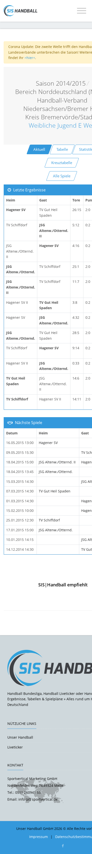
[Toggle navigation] (82, 11)
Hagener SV (48, 442)
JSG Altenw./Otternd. (56, 471)
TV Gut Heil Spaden (54, 491)
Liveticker (15, 747)
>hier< (30, 57)
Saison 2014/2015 (61, 83)
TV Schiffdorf (49, 520)
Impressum (38, 836)
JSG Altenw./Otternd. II (57, 462)
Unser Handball (20, 737)
